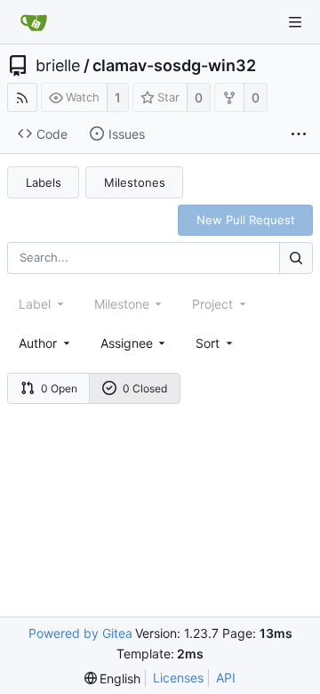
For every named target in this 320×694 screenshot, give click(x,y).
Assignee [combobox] (126, 343)
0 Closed (145, 388)
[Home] (34, 22)
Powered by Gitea (80, 633)
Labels (43, 182)
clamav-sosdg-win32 (174, 66)
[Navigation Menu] (295, 22)
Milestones (134, 182)
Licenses (178, 677)
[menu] (215, 343)
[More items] (298, 134)
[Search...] (296, 257)
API (226, 677)
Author (38, 343)
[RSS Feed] (22, 97)
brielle (58, 66)
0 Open (59, 388)
